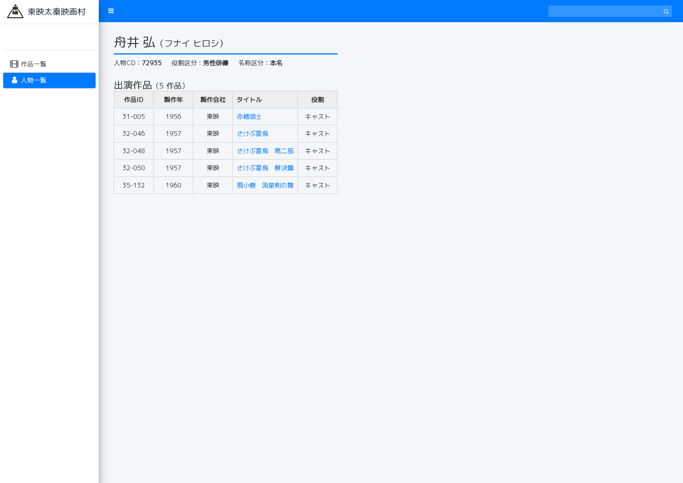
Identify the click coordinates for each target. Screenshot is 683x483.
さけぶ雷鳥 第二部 (265, 151)
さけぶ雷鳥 (252, 133)
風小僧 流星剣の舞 (265, 185)
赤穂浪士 (249, 116)
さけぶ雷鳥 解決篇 (265, 168)
